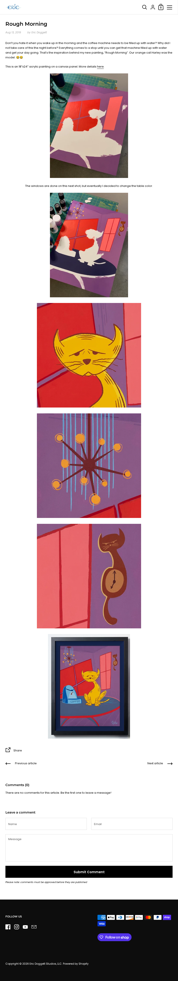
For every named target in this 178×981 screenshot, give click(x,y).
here (100, 66)
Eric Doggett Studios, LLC (46, 964)
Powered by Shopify (76, 964)
